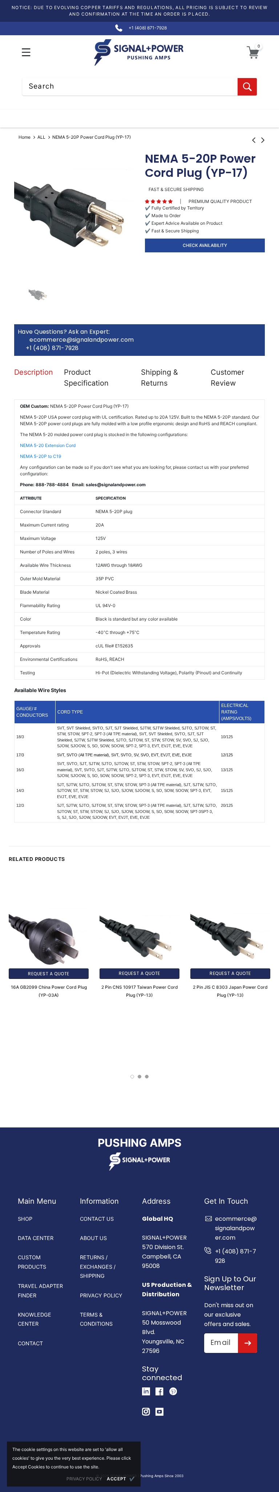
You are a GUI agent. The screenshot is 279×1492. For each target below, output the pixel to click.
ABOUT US (93, 1238)
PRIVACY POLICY (101, 1295)
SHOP (25, 1219)
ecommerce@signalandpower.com (81, 340)
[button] (26, 52)
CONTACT (30, 1343)
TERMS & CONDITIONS (96, 1319)
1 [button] (132, 1076)
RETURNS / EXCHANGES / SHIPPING (98, 1266)
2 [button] (139, 1076)
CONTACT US (97, 1219)
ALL (41, 137)
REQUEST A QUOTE (48, 974)
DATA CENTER (35, 1238)
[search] (247, 86)
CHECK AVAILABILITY (205, 245)
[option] (74, 214)
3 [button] (147, 1076)
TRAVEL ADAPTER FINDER (40, 1290)
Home (25, 137)
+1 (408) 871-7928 (52, 348)
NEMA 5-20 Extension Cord (48, 445)
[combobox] (139, 86)
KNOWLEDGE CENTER (34, 1319)
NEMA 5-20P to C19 (40, 456)
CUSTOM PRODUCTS (32, 1261)
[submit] (247, 1343)
